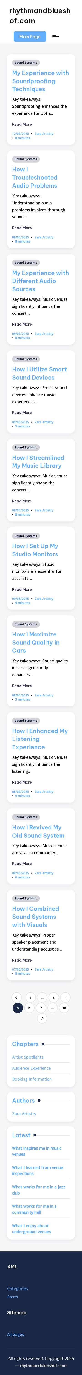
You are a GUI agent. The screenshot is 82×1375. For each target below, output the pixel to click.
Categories (17, 1288)
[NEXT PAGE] (42, 1018)
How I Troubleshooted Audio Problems (34, 177)
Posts (12, 1297)
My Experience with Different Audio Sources (40, 281)
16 (64, 1007)
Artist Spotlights (28, 1057)
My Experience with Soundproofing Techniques (40, 81)
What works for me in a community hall (34, 1209)
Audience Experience (31, 1068)
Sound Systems (26, 63)
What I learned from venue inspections (37, 1170)
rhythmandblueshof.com (39, 15)
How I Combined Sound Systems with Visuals (35, 917)
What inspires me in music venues (37, 1151)
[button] (30, 36)
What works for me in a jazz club (38, 1190)
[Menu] (55, 36)
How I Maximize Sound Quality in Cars (36, 642)
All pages (15, 1334)
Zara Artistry (24, 1113)
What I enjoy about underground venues (31, 1229)
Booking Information (32, 1079)
